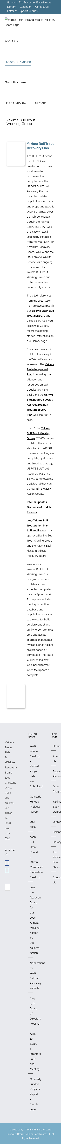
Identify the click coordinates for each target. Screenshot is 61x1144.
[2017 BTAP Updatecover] (16, 685)
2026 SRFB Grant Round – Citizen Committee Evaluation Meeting (31, 857)
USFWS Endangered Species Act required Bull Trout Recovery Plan (40, 405)
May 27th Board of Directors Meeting (31, 1011)
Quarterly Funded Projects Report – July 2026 (31, 811)
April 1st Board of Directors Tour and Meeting (31, 1051)
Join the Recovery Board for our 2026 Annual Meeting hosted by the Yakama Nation (31, 920)
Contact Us (53, 880)
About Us (53, 759)
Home (53, 746)
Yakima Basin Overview (53, 806)
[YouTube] (7, 870)
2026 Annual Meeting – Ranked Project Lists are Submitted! (31, 766)
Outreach (53, 821)
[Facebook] (7, 863)
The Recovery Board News (53, 860)
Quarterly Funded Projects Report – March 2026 (31, 1094)
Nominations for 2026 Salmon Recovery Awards (31, 976)
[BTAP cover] (16, 143)
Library (36, 341)
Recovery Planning (53, 774)
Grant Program (53, 789)
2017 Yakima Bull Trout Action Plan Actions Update (37, 525)
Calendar (53, 832)
